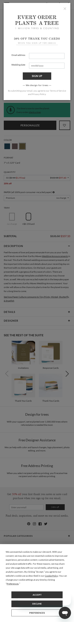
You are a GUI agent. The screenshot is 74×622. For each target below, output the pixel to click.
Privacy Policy (39, 94)
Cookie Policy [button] (51, 575)
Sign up (37, 76)
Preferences (37, 612)
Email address (18, 55)
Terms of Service (58, 90)
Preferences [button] (13, 583)
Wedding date (18, 64)
